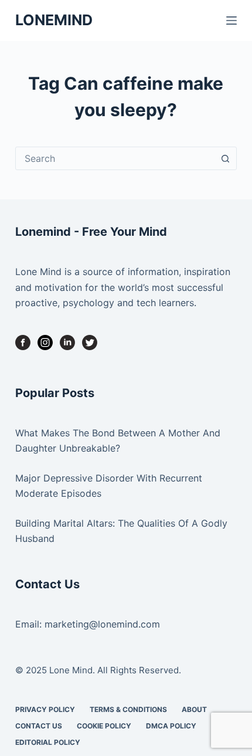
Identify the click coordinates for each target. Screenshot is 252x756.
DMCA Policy (171, 725)
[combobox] (115, 158)
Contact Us (38, 725)
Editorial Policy (47, 742)
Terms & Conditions (128, 709)
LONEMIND (54, 20)
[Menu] (231, 20)
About (194, 709)
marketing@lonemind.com (102, 624)
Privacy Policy (45, 709)
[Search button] (225, 158)
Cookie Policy (104, 725)
